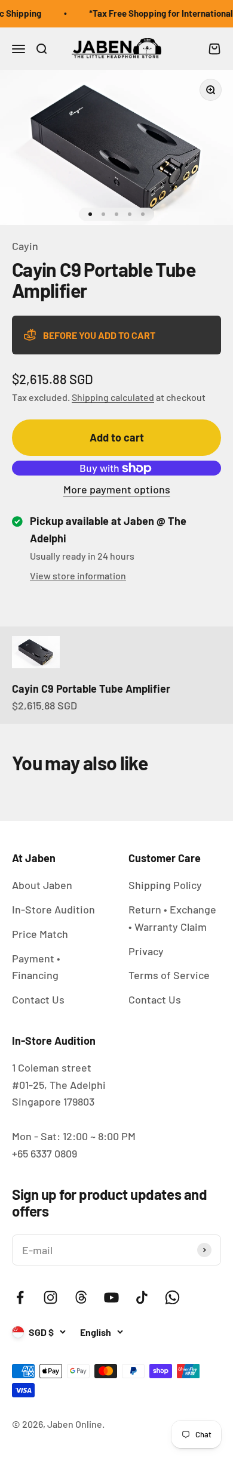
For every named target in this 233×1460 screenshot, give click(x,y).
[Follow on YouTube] (111, 1297)
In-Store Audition (53, 909)
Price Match (40, 933)
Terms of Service (169, 974)
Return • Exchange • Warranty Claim (172, 918)
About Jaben (42, 884)
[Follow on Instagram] (50, 1297)
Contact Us (38, 999)
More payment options (116, 489)
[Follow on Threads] (81, 1297)
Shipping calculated (113, 397)
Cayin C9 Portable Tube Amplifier (91, 688)
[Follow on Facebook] (20, 1297)
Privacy (146, 951)
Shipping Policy (165, 884)
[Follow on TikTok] (142, 1297)
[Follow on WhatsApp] (172, 1297)
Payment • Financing (36, 967)
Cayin (25, 245)
